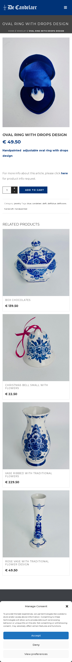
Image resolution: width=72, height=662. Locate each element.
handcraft (9, 209)
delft (45, 203)
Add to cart (34, 190)
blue (29, 203)
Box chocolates (18, 300)
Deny (36, 644)
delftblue (52, 203)
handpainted (21, 209)
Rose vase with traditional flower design (27, 563)
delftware (61, 203)
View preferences (36, 654)
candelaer (37, 203)
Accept (36, 635)
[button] (67, 606)
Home (11, 31)
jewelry (22, 31)
